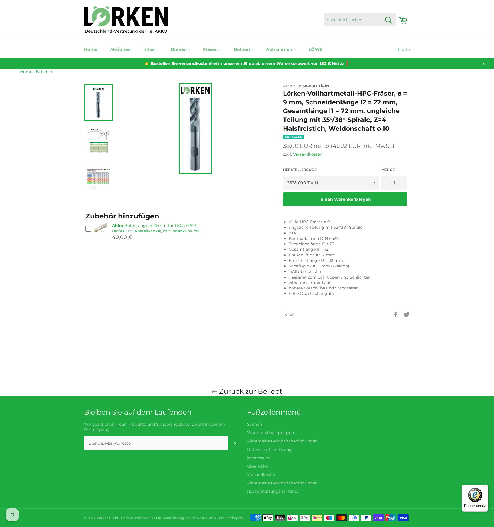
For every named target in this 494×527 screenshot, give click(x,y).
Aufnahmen (279, 49)
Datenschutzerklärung (269, 449)
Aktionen (120, 49)
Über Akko (257, 466)
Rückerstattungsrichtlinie (272, 491)
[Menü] (484, 488)
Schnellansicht (100, 235)
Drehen (179, 49)
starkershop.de (231, 518)
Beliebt (43, 71)
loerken (102, 518)
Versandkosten (307, 154)
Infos (149, 49)
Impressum (258, 457)
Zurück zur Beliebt (249, 391)
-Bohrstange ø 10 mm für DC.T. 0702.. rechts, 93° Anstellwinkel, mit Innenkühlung (155, 228)
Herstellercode (300, 170)
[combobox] (360, 19)
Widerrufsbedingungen (270, 432)
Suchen (254, 424)
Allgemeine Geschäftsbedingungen (282, 441)
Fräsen (211, 49)
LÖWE (315, 49)
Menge (388, 170)
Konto (404, 49)
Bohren (242, 49)
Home (90, 49)
